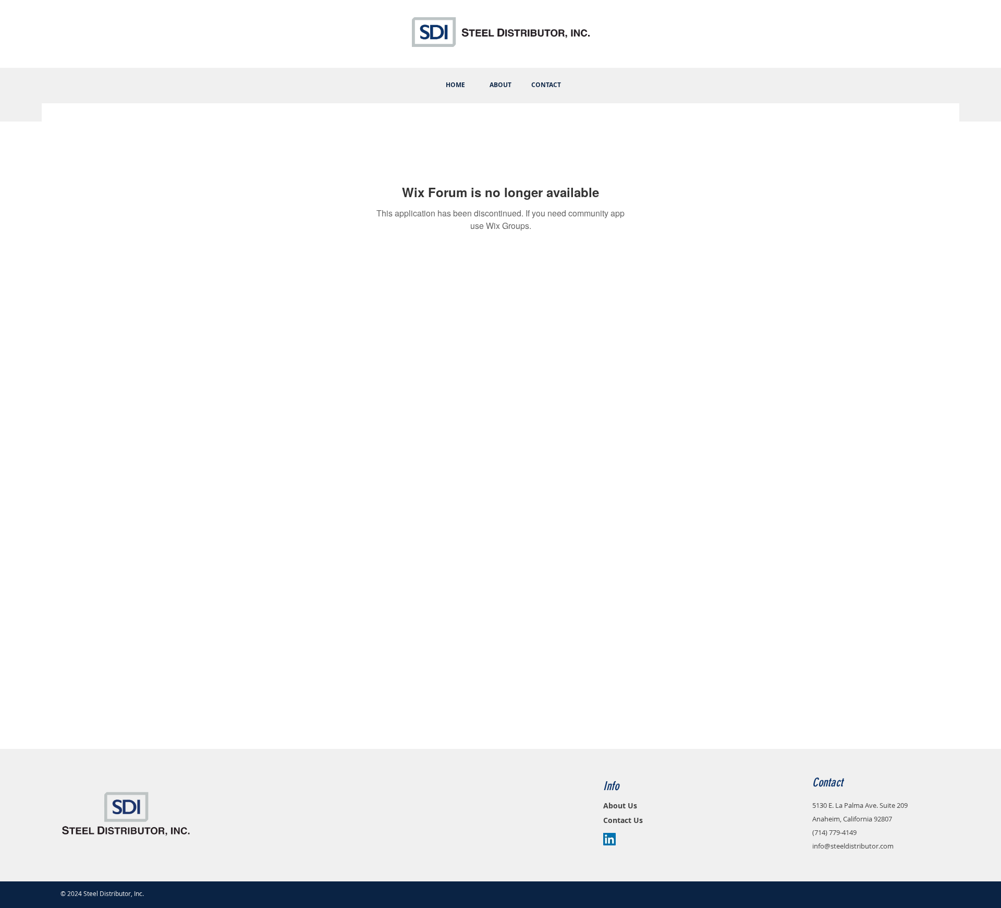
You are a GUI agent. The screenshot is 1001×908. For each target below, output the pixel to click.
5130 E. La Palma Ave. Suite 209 (860, 805)
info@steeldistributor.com (853, 846)
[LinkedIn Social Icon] (609, 839)
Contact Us (623, 820)
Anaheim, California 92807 (852, 819)
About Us (620, 805)
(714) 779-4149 (834, 832)
